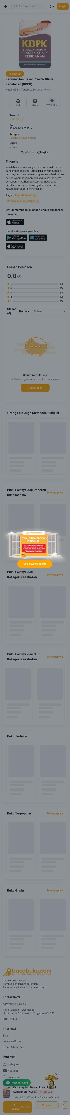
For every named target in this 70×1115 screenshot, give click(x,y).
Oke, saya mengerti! (34, 563)
